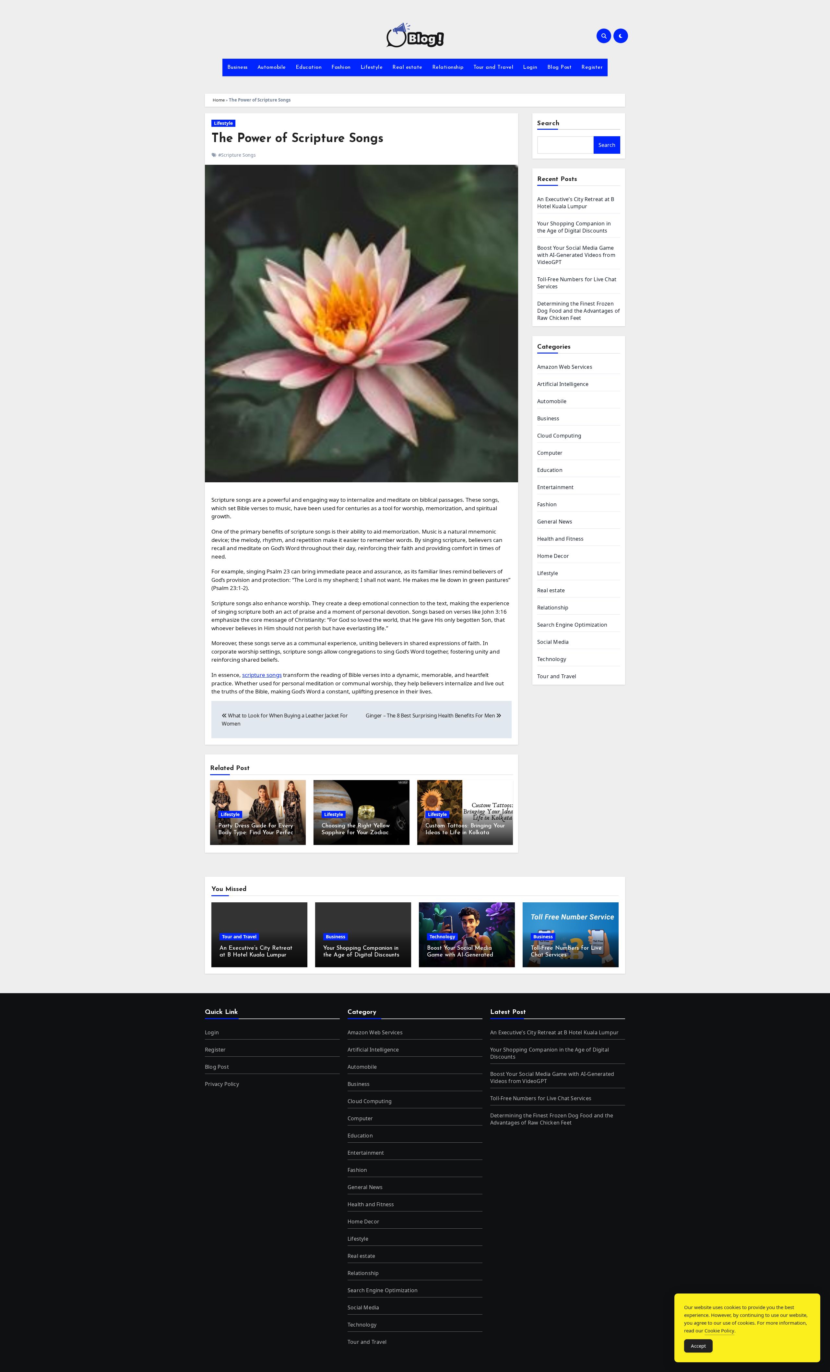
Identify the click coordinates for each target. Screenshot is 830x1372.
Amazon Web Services (564, 366)
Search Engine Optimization (572, 624)
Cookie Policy (719, 1330)
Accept (698, 1345)
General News (554, 521)
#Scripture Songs (237, 155)
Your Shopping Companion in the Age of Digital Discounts (574, 227)
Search (548, 123)
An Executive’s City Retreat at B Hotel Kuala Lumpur (575, 203)
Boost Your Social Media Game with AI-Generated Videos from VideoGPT (576, 255)
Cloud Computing (559, 435)
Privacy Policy (222, 1084)
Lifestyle (372, 67)
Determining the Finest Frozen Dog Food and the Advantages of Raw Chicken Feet (578, 310)
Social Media (553, 641)
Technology (551, 659)
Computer (550, 452)
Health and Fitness (560, 538)
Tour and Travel (493, 67)
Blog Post (559, 67)
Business (237, 67)
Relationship (448, 67)
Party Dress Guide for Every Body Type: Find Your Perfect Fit (257, 833)
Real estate (407, 67)
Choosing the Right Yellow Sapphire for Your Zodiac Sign (356, 833)
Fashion (341, 67)
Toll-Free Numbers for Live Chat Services (540, 1098)
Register (592, 67)
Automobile (271, 67)
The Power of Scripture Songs (297, 139)
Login (530, 67)
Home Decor (553, 556)
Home (219, 100)
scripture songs (262, 675)
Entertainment (555, 487)
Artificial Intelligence (563, 384)
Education (309, 67)
